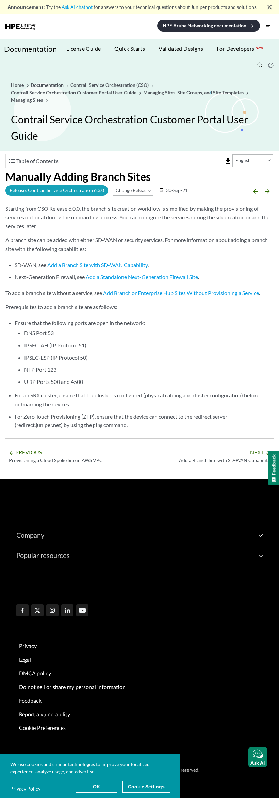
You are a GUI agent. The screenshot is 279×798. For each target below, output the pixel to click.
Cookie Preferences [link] (42, 728)
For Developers (240, 48)
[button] (257, 757)
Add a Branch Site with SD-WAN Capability (97, 265)
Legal (25, 660)
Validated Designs (181, 48)
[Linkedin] (67, 611)
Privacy (28, 646)
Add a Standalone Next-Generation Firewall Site (142, 276)
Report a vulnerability (44, 714)
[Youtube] (82, 611)
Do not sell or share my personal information (72, 687)
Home (18, 85)
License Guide (83, 48)
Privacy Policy (25, 788)
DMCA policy (35, 673)
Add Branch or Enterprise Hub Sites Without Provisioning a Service (181, 293)
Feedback (30, 701)
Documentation (30, 48)
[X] (37, 611)
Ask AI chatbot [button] (77, 7)
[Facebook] (22, 611)
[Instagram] (52, 611)
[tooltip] (228, 161)
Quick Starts (129, 48)
